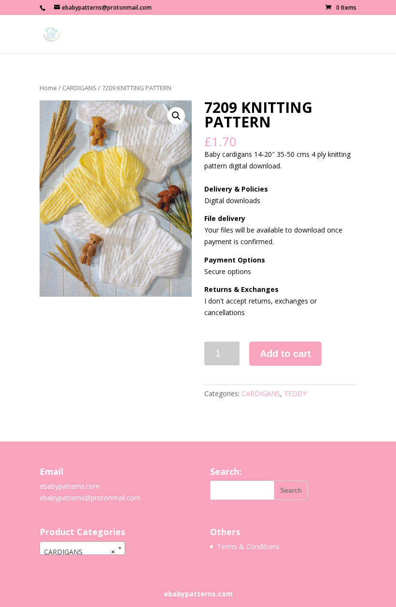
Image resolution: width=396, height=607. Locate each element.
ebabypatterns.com (70, 486)
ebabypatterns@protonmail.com (90, 497)
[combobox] (82, 548)
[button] (176, 115)
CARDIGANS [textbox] (79, 551)
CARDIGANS (79, 87)
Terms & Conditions (248, 546)
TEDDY (295, 393)
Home (48, 87)
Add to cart (285, 353)
